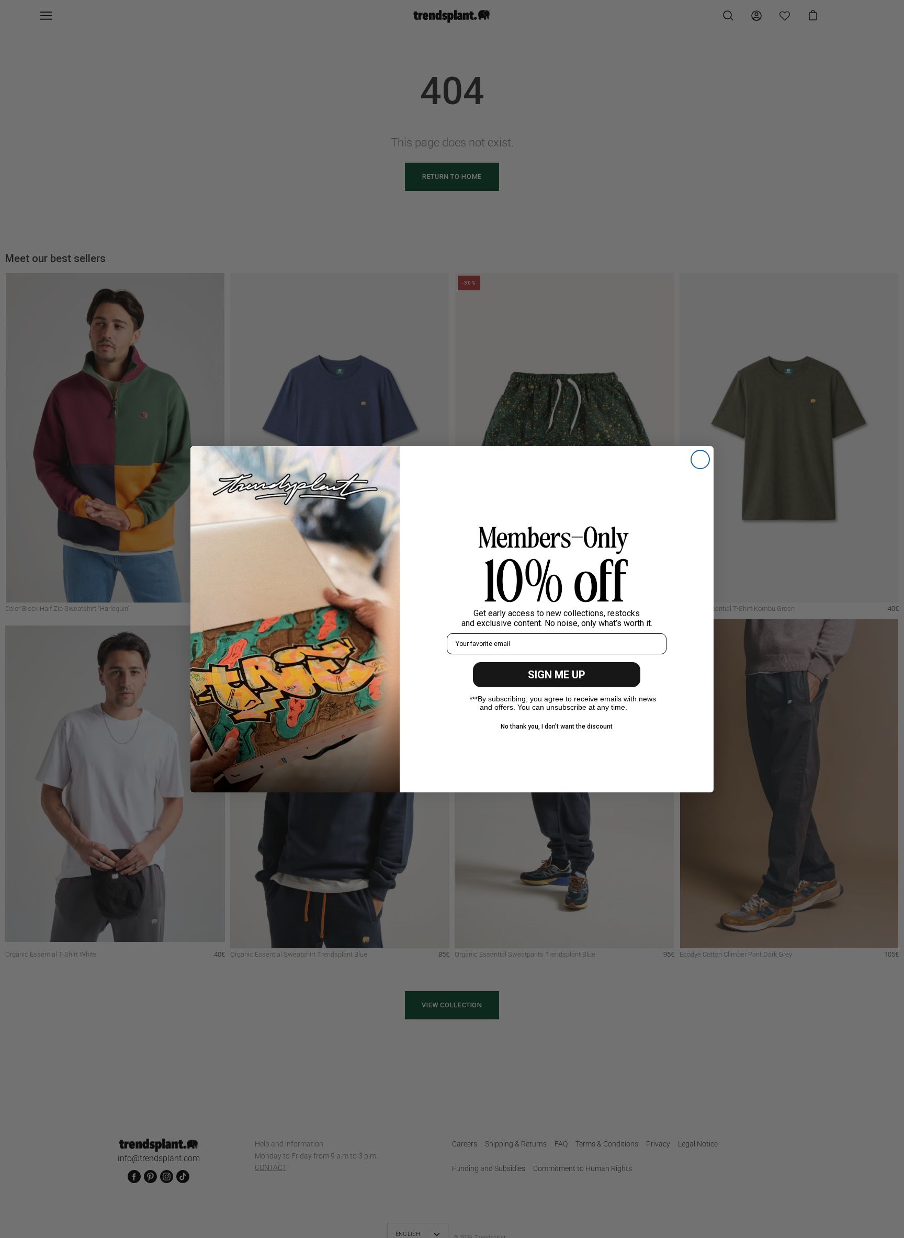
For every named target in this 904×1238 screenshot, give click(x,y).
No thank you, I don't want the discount (557, 726)
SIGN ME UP (556, 674)
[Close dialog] (700, 459)
